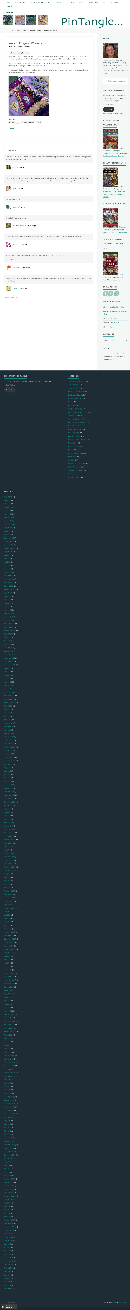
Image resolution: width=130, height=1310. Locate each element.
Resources (71, 457)
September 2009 (9, 1073)
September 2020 (9, 702)
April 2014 (7, 884)
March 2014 (8, 887)
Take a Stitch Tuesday (75, 470)
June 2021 (7, 672)
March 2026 (8, 514)
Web (69, 474)
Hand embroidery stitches (77, 439)
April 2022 (7, 641)
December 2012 (9, 939)
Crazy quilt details (74, 409)
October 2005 (8, 1234)
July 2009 (7, 1080)
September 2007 (9, 1155)
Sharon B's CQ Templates (77, 463)
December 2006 (9, 1186)
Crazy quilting (21, 30)
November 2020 (9, 696)
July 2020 (7, 709)
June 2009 (7, 1083)
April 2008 (7, 1131)
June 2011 (7, 1001)
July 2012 (7, 956)
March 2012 (8, 970)
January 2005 (8, 1258)
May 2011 (7, 1004)
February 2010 (9, 1056)
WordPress (122, 1302)
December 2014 (9, 857)
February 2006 (9, 1220)
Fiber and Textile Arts (75, 429)
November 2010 (9, 1025)
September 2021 (9, 665)
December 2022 (9, 620)
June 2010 (7, 1042)
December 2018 (9, 737)
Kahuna (113, 1302)
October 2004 (8, 1265)
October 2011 (8, 987)
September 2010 (9, 1031)
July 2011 (7, 997)
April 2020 (7, 716)
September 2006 (9, 1196)
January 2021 (8, 689)
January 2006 (8, 1223)
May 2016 (7, 812)
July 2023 (7, 596)
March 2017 (8, 781)
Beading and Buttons (75, 395)
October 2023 (8, 586)
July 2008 (7, 1121)
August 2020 (8, 706)
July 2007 (7, 1162)
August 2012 (8, 953)
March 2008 (8, 1134)
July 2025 (7, 531)
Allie (14, 167)
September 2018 (9, 747)
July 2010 (7, 1038)
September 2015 (9, 840)
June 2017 (7, 771)
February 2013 (9, 932)
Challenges (72, 405)
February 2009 (9, 1097)
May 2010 (7, 1045)
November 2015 (9, 833)
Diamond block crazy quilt (77, 422)
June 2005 (7, 1244)
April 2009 (7, 1090)
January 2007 (8, 1182)
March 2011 (8, 1011)
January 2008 (8, 1141)
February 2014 (9, 891)
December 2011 (9, 980)
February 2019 (9, 733)
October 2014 (8, 864)
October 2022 (8, 627)
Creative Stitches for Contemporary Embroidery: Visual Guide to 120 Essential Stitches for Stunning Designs (114, 191)
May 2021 (7, 675)
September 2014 (9, 867)
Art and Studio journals (76, 391)
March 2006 (8, 1217)
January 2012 (8, 977)
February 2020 (9, 723)
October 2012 (8, 946)
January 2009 (8, 1100)
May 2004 (7, 1278)
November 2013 (9, 901)
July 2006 (7, 1203)
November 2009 (9, 1066)
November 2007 (9, 1148)
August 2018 (8, 750)
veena (14, 207)
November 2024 (9, 541)
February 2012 (9, 973)
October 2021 (8, 661)
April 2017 (7, 778)
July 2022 (7, 637)
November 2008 (9, 1107)
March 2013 (8, 929)
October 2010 (8, 1028)
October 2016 (8, 798)
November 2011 (9, 983)
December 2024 (9, 538)
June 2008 (7, 1124)
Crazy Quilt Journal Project (77, 412)
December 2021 (9, 654)
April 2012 (7, 966)
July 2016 (7, 809)
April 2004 (7, 1282)
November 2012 (9, 942)
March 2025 (8, 534)
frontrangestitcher (19, 226)
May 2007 (7, 1169)
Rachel (14, 289)
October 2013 (8, 905)
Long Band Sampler (75, 453)
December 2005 (9, 1227)
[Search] (16, 7)
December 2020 (9, 692)
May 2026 (7, 507)
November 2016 (9, 795)
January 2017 (8, 788)
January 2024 (8, 576)
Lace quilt (31, 30)
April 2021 (7, 678)
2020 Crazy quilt (73, 385)
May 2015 (7, 850)
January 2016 (8, 826)
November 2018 (9, 740)
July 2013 (7, 915)
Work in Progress (24, 46)
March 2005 (8, 1254)
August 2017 (8, 764)
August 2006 (8, 1199)
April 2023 (7, 607)
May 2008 (7, 1127)
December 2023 (9, 579)
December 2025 (9, 524)
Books (70, 402)
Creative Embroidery (75, 419)
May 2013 (7, 922)
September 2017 (9, 761)
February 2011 (9, 1014)
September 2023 (9, 589)
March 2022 (8, 644)
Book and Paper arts (75, 398)
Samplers (71, 460)
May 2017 (7, 774)
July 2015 (7, 846)
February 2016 (9, 822)
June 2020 (7, 713)
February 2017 (9, 785)
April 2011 (7, 1007)
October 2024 (8, 545)
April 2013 (7, 925)
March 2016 (8, 819)
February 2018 (9, 754)
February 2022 (9, 648)
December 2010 (9, 1021)
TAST (111, 327)
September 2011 (9, 990)
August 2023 (8, 593)
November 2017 (9, 757)
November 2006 (9, 1189)
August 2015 (8, 843)
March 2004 (8, 1285)
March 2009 (8, 1093)
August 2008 (8, 1117)
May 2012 (7, 963)
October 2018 (8, 744)
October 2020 (8, 699)
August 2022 (8, 634)
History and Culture (75, 446)
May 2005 (7, 1247)
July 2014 (7, 874)
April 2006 (7, 1213)
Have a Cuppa (72, 443)
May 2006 (7, 1210)
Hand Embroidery (74, 436)
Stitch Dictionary (74, 467)
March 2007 (8, 1175)
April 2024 (7, 565)
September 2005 (9, 1237)
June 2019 (7, 730)
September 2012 (9, 949)
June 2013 (7, 918)
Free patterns (73, 433)
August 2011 (8, 994)
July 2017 (7, 768)
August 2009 (8, 1076)
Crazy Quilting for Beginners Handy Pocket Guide (113, 277)
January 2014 (8, 894)
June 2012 (7, 960)
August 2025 (8, 528)
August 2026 (8, 497)
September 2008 (9, 1114)
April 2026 (7, 511)
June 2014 (7, 877)
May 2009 (7, 1086)
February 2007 (9, 1179)
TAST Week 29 (114, 318)
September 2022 (9, 630)
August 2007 (8, 1158)
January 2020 (8, 726)
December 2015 (9, 829)
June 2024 (7, 558)
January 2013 (8, 936)
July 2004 (7, 1271)
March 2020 (8, 720)
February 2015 (9, 853)
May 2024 (7, 562)
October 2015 (8, 836)
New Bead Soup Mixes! (117, 307)
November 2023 (9, 583)
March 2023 (8, 610)
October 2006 (8, 1193)
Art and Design (73, 388)
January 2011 (8, 1018)
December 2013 (9, 898)
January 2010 (8, 1059)
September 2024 (9, 548)
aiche (14, 188)
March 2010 (8, 1052)
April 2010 (7, 1049)
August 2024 (8, 552)
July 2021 (7, 668)
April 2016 (7, 816)
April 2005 (7, 1251)
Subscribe (108, 109)
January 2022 (8, 651)
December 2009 (9, 1062)
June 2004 (7, 1275)
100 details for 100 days (76, 381)
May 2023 (7, 603)
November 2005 (9, 1230)
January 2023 (8, 617)
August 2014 (8, 870)
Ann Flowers (16, 267)
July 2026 (7, 500)
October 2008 (8, 1110)
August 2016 (8, 805)
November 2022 (9, 624)
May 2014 (7, 881)
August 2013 (8, 912)
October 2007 (8, 1151)
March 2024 (8, 569)
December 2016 (9, 792)
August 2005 (8, 1241)
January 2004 (8, 1289)
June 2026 (7, 504)
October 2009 (8, 1069)
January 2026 (8, 521)
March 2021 (8, 682)
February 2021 (9, 685)
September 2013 (9, 908)
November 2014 (9, 860)
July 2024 (7, 555)
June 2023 (7, 600)
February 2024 (9, 572)
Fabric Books (72, 426)
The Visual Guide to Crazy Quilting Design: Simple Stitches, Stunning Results (115, 229)
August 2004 (8, 1268)
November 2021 (9, 658)
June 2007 (7, 1165)
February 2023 (9, 613)
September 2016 (9, 802)
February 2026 (9, 517)
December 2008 (9, 1103)
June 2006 (7, 1206)
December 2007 (9, 1145)
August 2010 (8, 1035)
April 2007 (7, 1172)
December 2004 (9, 1261)
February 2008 (9, 1138)
